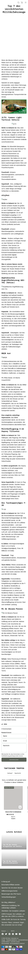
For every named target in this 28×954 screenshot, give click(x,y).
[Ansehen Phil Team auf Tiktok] (20, 934)
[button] (10, 814)
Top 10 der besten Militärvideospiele (10, 862)
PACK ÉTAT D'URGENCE (13, 812)
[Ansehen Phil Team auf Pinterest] (9, 934)
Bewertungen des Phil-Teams (11, 894)
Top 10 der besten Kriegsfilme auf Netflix (12, 845)
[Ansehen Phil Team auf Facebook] (2, 934)
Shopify (3, 940)
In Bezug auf (5, 881)
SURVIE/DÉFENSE (23, 940)
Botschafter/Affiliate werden (10, 884)
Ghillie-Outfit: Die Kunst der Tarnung (13, 919)
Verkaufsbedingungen (8, 897)
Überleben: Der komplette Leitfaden (13, 911)
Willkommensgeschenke (9, 891)
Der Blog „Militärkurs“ (8, 902)
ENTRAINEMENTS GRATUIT (17, 943)
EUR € (12, 931)
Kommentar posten (14, 759)
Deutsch (3, 931)
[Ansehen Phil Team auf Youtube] (16, 934)
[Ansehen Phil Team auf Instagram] (13, 934)
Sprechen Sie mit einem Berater (12, 888)
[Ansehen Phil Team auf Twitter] (6, 934)
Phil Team (8, 938)
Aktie (5, 724)
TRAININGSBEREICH (11, 940)
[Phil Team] (8, 2)
